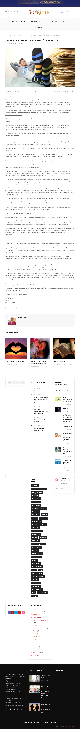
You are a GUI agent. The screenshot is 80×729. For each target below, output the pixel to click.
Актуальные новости (40, 642)
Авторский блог (26, 35)
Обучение (35, 524)
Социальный (36, 650)
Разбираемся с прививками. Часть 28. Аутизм (67, 437)
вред (40, 570)
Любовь (34, 518)
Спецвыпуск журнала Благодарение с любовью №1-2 (67, 463)
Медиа (54, 21)
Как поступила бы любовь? (14, 361)
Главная (15, 21)
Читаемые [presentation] (58, 390)
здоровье (35, 579)
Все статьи (16, 35)
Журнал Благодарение (11, 364)
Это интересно (36, 557)
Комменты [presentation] (65, 390)
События (64, 21)
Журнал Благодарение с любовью (67, 399)
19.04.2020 (68, 443)
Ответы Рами (36, 534)
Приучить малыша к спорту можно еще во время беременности (45, 691)
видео (34, 570)
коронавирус (36, 583)
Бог (33, 492)
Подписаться (67, 488)
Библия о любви (59, 361)
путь (33, 592)
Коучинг (44, 515)
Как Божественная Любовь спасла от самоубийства (38, 362)
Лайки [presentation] (57, 393)
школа (44, 592)
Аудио (36, 633)
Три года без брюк (40, 391)
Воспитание (36, 498)
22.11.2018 (68, 470)
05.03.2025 (69, 364)
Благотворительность (39, 489)
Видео (36, 636)
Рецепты (35, 647)
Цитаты (35, 655)
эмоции (34, 596)
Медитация (43, 518)
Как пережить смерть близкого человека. (40, 430)
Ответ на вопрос (37, 531)
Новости (46, 21)
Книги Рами (35, 515)
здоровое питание (38, 576)
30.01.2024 (18, 91)
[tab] (58, 390)
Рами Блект (9, 91)
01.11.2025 (21, 364)
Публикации (34, 21)
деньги (34, 573)
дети (40, 573)
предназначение (37, 589)
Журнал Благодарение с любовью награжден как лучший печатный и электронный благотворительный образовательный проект (67, 417)
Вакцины (35, 495)
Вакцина (39, 492)
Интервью (35, 511)
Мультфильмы (36, 521)
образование (36, 586)
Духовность (36, 502)
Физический (36, 652)
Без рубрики (36, 614)
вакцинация (36, 563)
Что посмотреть (37, 553)
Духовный (36, 91)
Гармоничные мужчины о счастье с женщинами (41, 411)
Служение (35, 550)
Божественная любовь (41, 620)
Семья (39, 547)
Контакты (40, 28)
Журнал (24, 21)
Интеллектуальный (39, 628)
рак (39, 592)
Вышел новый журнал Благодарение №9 (67, 450)
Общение (43, 524)
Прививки (43, 537)
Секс (33, 547)
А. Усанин (35, 485)
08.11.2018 (68, 404)
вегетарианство (37, 566)
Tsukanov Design (70, 726)
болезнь (34, 560)
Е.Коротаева (36, 505)
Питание (34, 537)
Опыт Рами (21, 308)
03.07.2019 (68, 456)
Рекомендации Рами (38, 544)
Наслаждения (11, 308)
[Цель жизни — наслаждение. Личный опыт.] (40, 67)
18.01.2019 (68, 429)
